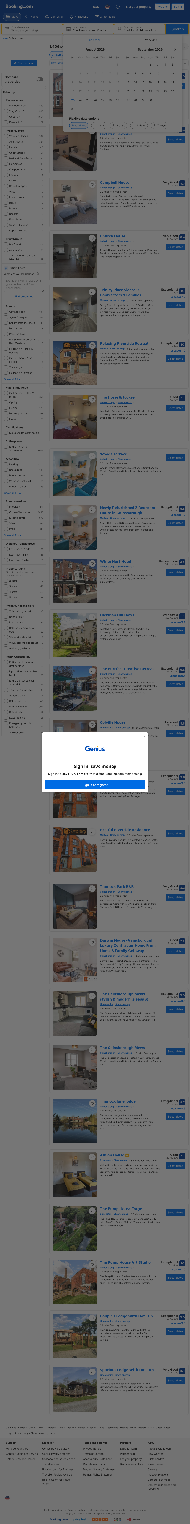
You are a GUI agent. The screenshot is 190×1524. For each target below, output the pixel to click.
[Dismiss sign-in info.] (143, 737)
